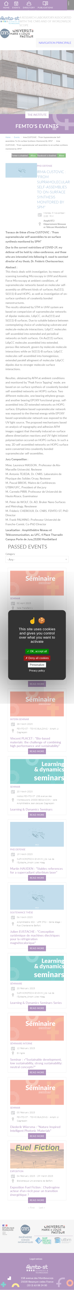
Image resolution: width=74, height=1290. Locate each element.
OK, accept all (38, 651)
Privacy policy (37, 670)
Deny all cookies (38, 658)
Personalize (37, 664)
